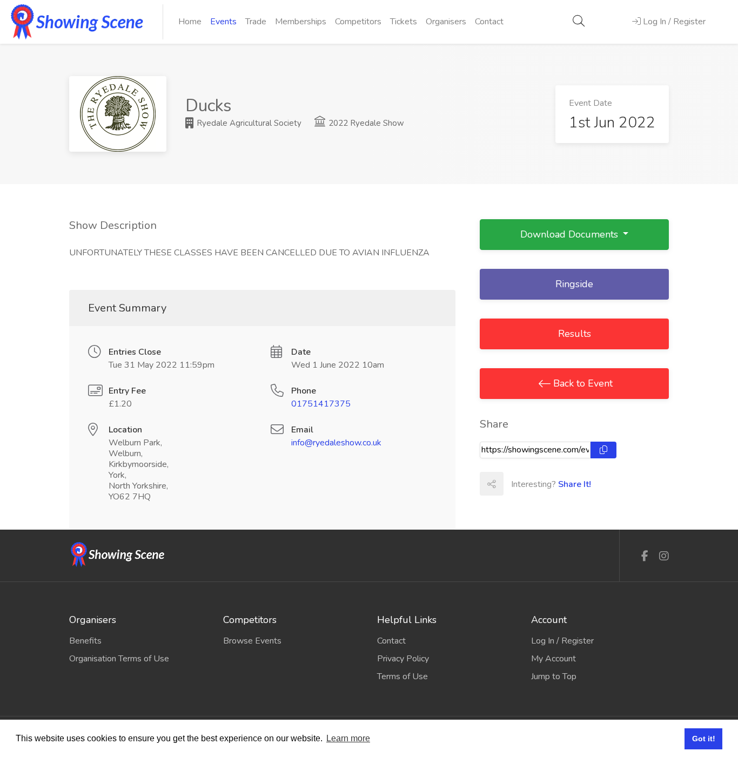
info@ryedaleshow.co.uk (336, 443)
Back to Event (582, 383)
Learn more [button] (348, 738)
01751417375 (321, 404)
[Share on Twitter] (539, 484)
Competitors (358, 22)
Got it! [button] (703, 738)
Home (190, 22)
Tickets (403, 22)
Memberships (300, 22)
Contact (489, 22)
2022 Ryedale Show (365, 123)
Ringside (574, 284)
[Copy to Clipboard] (603, 450)
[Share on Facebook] (515, 484)
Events (223, 22)
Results (574, 333)
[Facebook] (645, 556)
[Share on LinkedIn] (562, 484)
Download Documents (570, 234)
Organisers (446, 22)
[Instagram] (664, 556)
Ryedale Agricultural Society (247, 123)
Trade (255, 22)
